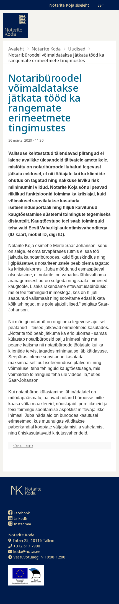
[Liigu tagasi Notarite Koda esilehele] (15, 25)
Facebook (22, 512)
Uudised (76, 49)
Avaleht (16, 49)
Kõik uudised (23, 446)
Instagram (22, 523)
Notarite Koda (46, 49)
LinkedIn (21, 518)
